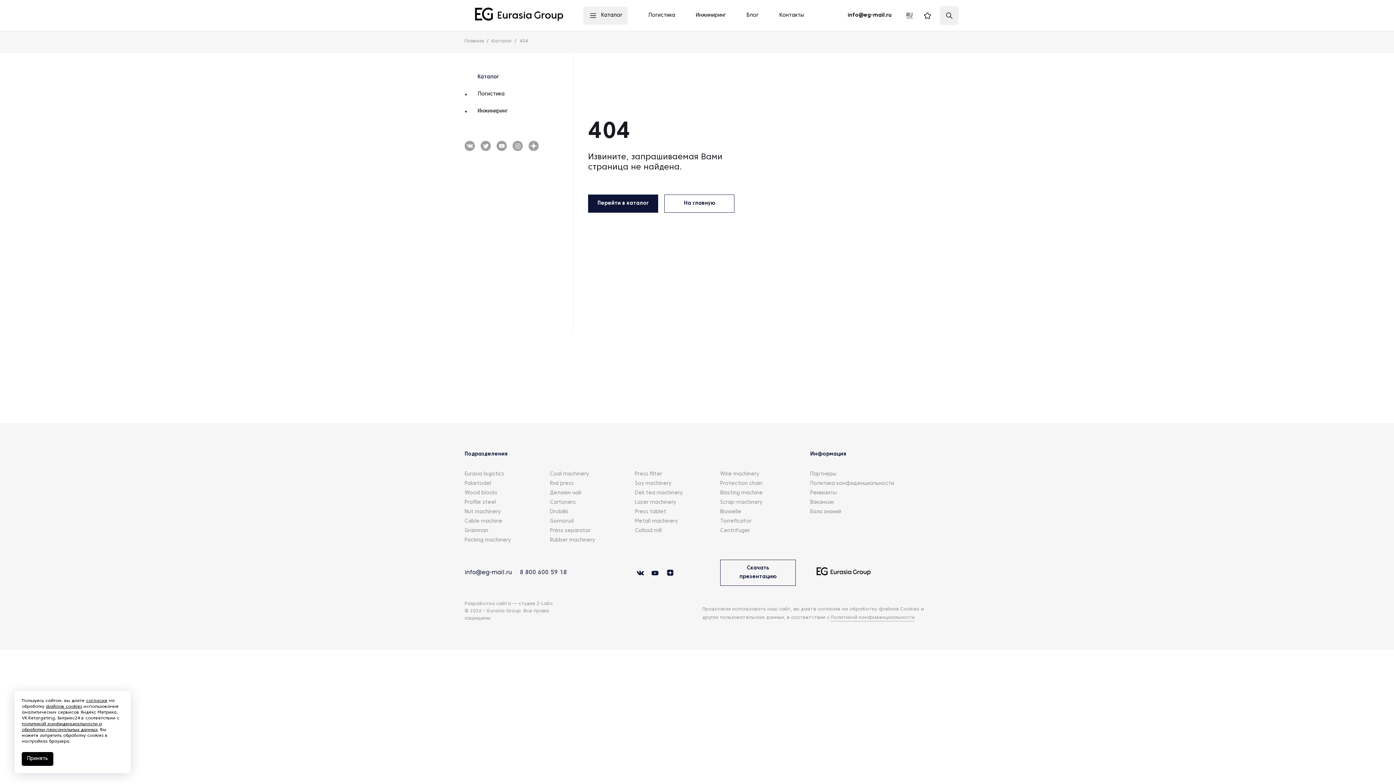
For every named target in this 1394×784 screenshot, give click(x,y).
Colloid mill (648, 530)
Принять (37, 758)
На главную (699, 203)
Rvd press (562, 483)
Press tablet (650, 512)
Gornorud (562, 521)
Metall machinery (656, 521)
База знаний (825, 512)
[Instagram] (518, 146)
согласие (96, 701)
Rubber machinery (572, 540)
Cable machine (483, 521)
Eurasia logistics (484, 474)
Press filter (648, 474)
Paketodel (478, 483)
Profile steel (480, 502)
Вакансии (822, 502)
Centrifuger (735, 530)
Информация (828, 454)
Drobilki (559, 512)
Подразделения (486, 454)
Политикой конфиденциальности (872, 618)
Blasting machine (741, 493)
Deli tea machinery (658, 493)
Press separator (570, 530)
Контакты (791, 15)
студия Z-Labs (536, 604)
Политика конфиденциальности (852, 483)
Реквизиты (823, 493)
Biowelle (730, 512)
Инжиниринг (493, 111)
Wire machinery (739, 474)
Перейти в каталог (623, 203)
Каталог (488, 77)
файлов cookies (64, 707)
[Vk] (470, 146)
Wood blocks (481, 493)
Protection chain (741, 483)
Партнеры (823, 474)
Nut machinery (483, 512)
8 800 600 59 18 (543, 572)
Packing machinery (488, 540)
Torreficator (735, 521)
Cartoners (563, 502)
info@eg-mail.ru (488, 572)
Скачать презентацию (758, 572)
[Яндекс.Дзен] (534, 146)
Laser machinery (655, 502)
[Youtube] (486, 146)
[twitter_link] (502, 146)
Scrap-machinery (741, 502)
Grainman (476, 530)
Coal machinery (569, 474)
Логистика (491, 94)
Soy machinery (653, 483)
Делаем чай (565, 493)
